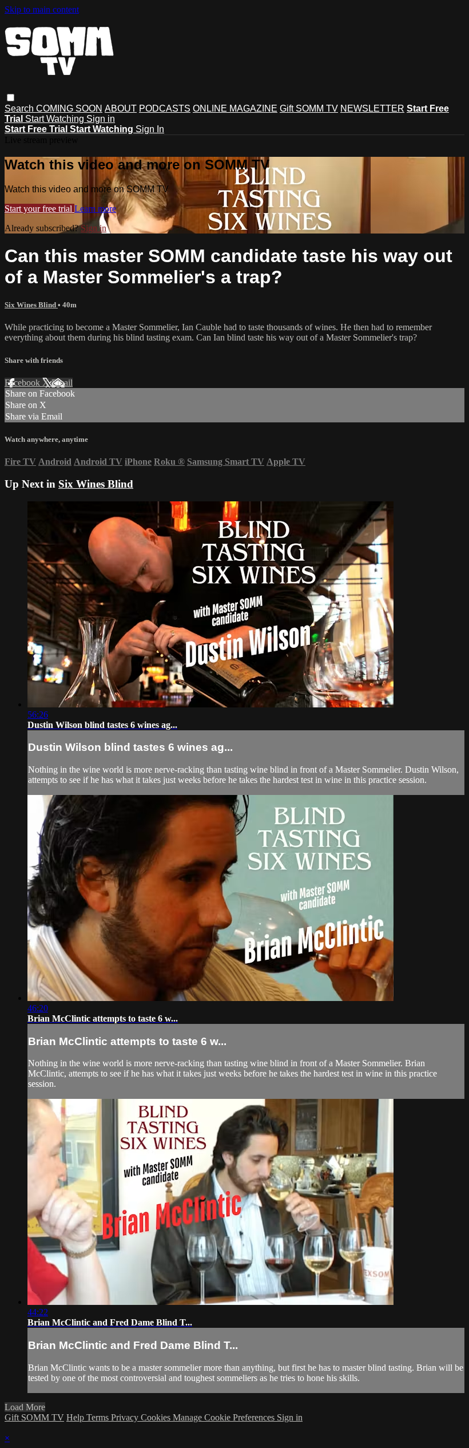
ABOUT (121, 108)
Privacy (126, 1417)
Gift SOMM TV (309, 108)
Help (76, 1417)
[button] (10, 97)
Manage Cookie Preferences (225, 1417)
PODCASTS (164, 108)
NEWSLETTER (372, 108)
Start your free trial (39, 208)
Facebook (23, 382)
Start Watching (55, 119)
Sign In (150, 129)
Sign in (100, 119)
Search (20, 108)
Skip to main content (42, 9)
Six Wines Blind (31, 304)
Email (62, 382)
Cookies (157, 1417)
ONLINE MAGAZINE (235, 108)
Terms (98, 1417)
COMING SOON (69, 108)
